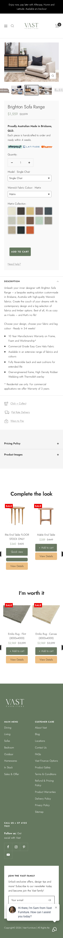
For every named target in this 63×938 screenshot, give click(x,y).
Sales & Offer (11, 774)
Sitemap (39, 812)
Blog (37, 734)
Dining (7, 728)
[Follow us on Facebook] (8, 847)
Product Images (13, 454)
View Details (17, 566)
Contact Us (41, 747)
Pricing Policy (12, 443)
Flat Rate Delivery (20, 412)
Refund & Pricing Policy (44, 783)
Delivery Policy (43, 799)
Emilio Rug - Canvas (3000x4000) (46, 636)
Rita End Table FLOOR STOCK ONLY (17, 537)
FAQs (38, 754)
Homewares (10, 761)
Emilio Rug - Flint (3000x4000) (17, 636)
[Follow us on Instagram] (16, 847)
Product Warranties (45, 792)
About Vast (41, 728)
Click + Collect (18, 403)
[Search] (12, 25)
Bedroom (9, 747)
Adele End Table (46, 535)
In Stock (8, 767)
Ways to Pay (17, 421)
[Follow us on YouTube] (8, 855)
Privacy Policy (42, 805)
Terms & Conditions (45, 774)
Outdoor (8, 754)
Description (12, 281)
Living (7, 734)
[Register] (49, 900)
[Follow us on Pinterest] (24, 847)
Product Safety (43, 767)
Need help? (14, 264)
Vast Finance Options (46, 761)
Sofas (7, 741)
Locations (40, 741)
